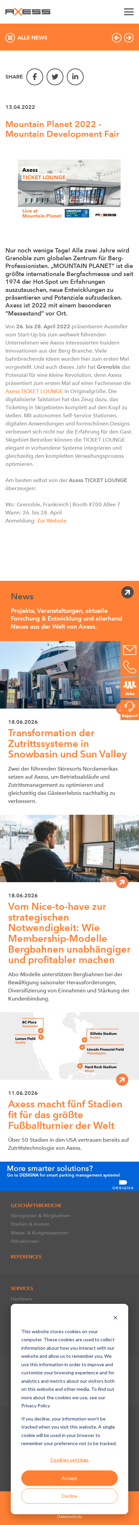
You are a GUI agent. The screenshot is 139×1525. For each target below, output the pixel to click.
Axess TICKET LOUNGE (34, 391)
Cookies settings (69, 1460)
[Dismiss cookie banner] (115, 1318)
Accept (69, 1478)
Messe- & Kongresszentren (39, 1233)
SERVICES (22, 1288)
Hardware (21, 1299)
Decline (70, 1496)
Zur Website (51, 520)
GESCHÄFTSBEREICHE (36, 1205)
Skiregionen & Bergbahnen (40, 1216)
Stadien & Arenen (30, 1224)
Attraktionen (24, 1241)
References (26, 1257)
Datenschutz (69, 1516)
